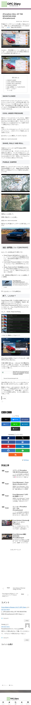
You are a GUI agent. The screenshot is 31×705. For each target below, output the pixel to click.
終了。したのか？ (11, 88)
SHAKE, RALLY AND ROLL (14, 83)
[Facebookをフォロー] (8, 442)
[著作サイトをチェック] (8, 438)
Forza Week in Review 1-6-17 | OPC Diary (13, 607)
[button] (15, 429)
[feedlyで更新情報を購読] (23, 450)
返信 (27, 620)
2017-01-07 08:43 (5, 609)
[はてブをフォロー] (23, 442)
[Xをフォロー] (23, 438)
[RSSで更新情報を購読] (16, 454)
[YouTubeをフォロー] (8, 446)
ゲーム (9, 412)
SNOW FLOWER (11, 80)
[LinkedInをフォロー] (23, 446)
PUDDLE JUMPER (12, 85)
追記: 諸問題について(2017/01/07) (16, 87)
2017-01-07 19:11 (5, 626)
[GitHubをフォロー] (8, 450)
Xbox (4, 412)
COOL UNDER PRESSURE (14, 82)
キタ (8, 27)
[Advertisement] (15, 566)
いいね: (10, 90)
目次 (13, 77)
